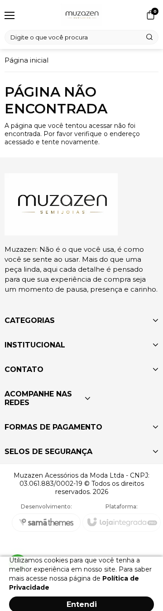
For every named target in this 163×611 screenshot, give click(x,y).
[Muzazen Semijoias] (81, 15)
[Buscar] (149, 37)
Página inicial (26, 60)
